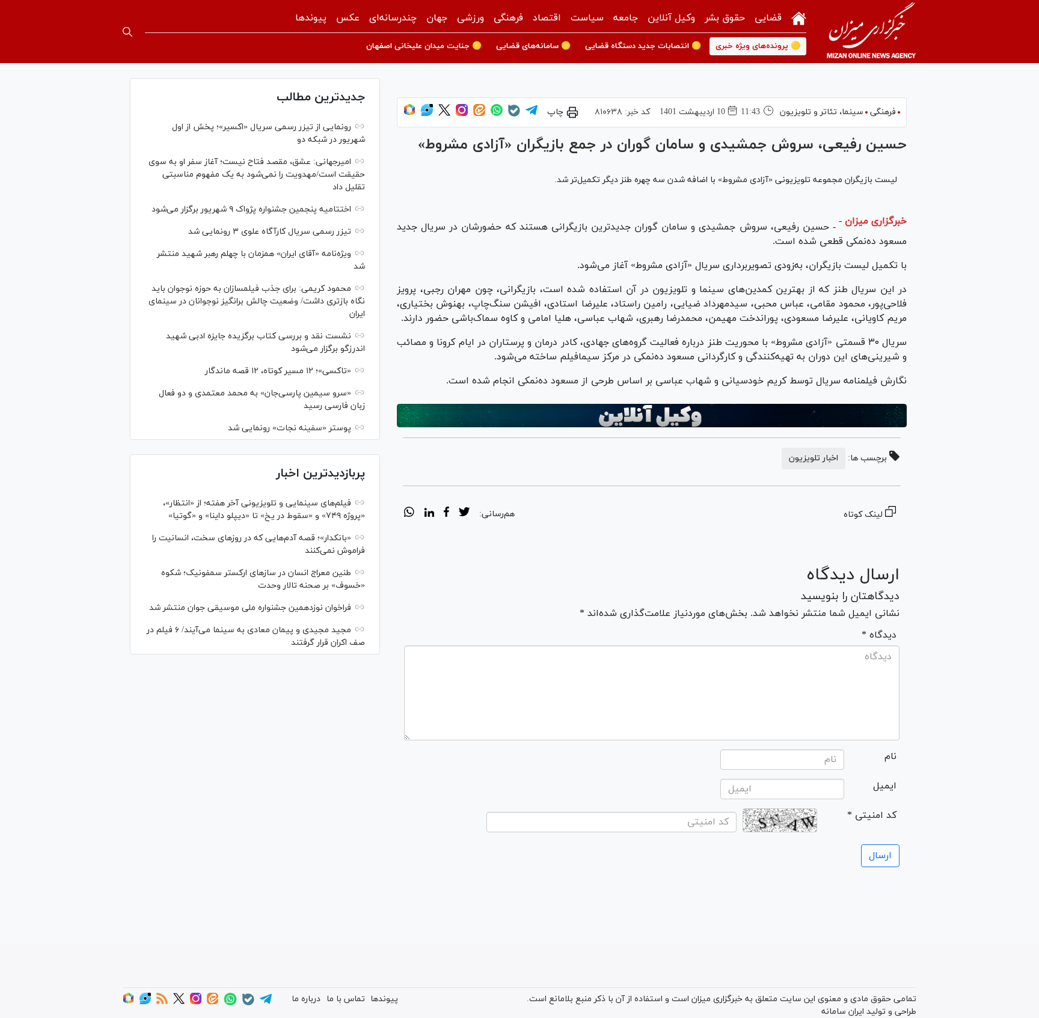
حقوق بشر (725, 18)
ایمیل (884, 786)
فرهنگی (508, 18)
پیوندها (310, 18)
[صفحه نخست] (798, 17)
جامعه (625, 18)
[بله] (514, 114)
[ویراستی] (427, 114)
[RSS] (162, 1002)
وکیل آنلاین (671, 18)
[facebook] (446, 514)
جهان (436, 18)
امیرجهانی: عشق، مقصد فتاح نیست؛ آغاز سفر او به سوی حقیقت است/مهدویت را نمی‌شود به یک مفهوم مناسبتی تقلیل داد (257, 174)
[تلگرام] (532, 114)
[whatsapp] (409, 514)
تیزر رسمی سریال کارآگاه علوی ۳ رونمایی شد (269, 231)
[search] (127, 32)
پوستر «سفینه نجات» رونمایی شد (289, 428)
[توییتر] (444, 114)
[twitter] (464, 513)
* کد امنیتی (871, 815)
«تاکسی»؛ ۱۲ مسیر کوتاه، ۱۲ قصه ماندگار (278, 371)
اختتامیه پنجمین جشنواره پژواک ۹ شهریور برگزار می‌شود (251, 209)
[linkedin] (429, 514)
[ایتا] (479, 114)
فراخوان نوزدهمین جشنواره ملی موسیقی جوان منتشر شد (250, 608)
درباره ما (306, 999)
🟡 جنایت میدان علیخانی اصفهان (424, 46)
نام (890, 756)
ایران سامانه (842, 1011)
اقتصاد (547, 18)
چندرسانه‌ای (393, 18)
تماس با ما (345, 999)
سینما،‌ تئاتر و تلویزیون (821, 112)
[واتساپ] (497, 114)
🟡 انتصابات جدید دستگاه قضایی (643, 46)
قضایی (768, 18)
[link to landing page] (871, 31)
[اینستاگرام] (462, 114)
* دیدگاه (879, 635)
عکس (348, 18)
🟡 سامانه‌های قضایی (533, 46)
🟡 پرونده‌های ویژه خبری (758, 46)
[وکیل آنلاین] (652, 416)
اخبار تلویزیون (813, 458)
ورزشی (470, 18)
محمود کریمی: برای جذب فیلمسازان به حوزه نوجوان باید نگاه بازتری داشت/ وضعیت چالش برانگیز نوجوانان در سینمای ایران (257, 301)
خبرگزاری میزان (876, 221)
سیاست (587, 18)
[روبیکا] (409, 114)
